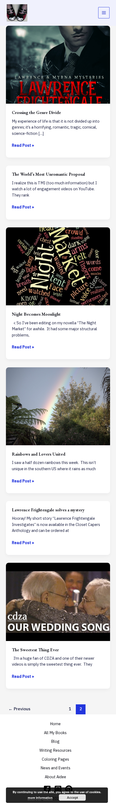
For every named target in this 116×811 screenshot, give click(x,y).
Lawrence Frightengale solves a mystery (48, 510)
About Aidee (55, 776)
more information (40, 798)
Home (55, 723)
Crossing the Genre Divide (36, 112)
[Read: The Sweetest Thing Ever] (58, 601)
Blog (55, 741)
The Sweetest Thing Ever (35, 650)
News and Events (55, 767)
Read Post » (23, 145)
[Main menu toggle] (104, 12)
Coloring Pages (55, 759)
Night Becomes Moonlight (36, 314)
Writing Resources (55, 750)
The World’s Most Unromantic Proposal (48, 174)
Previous (19, 708)
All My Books (55, 732)
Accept (72, 797)
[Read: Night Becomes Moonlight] (58, 266)
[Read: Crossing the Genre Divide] (58, 64)
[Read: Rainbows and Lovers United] (58, 405)
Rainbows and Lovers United (38, 454)
